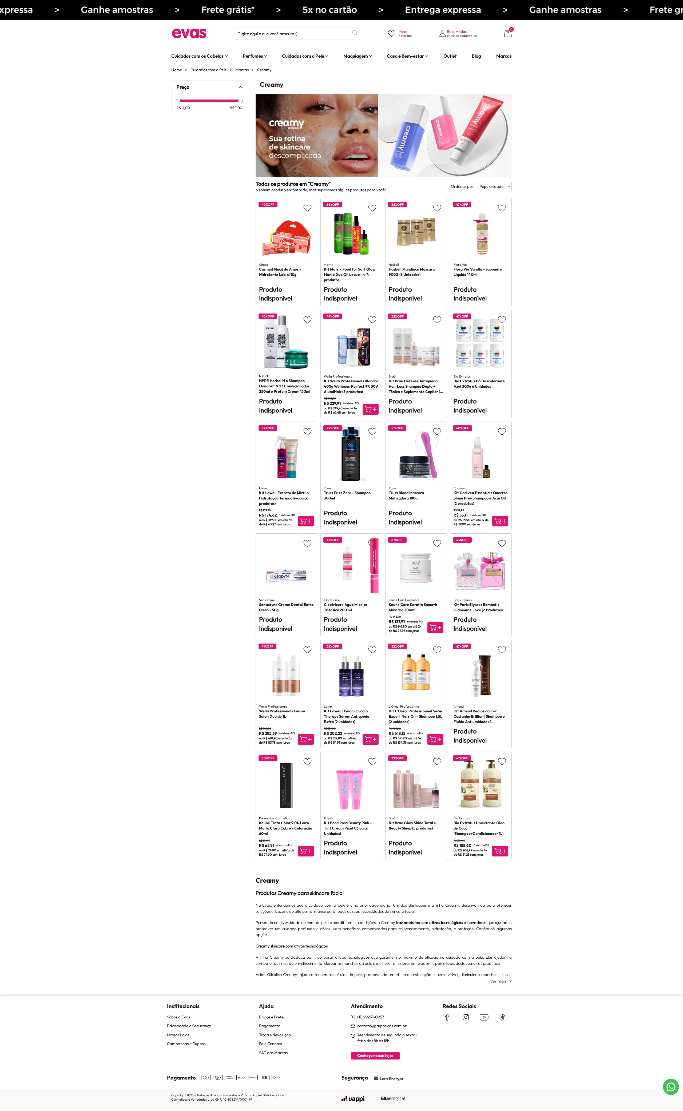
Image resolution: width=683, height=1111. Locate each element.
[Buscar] (355, 33)
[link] (197, 56)
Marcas (242, 69)
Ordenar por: (462, 186)
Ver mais (498, 981)
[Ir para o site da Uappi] (353, 1099)
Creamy (264, 69)
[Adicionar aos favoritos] (307, 208)
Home (176, 69)
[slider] (178, 100)
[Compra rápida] (371, 409)
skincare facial (402, 911)
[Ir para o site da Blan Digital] (393, 1099)
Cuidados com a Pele (208, 69)
